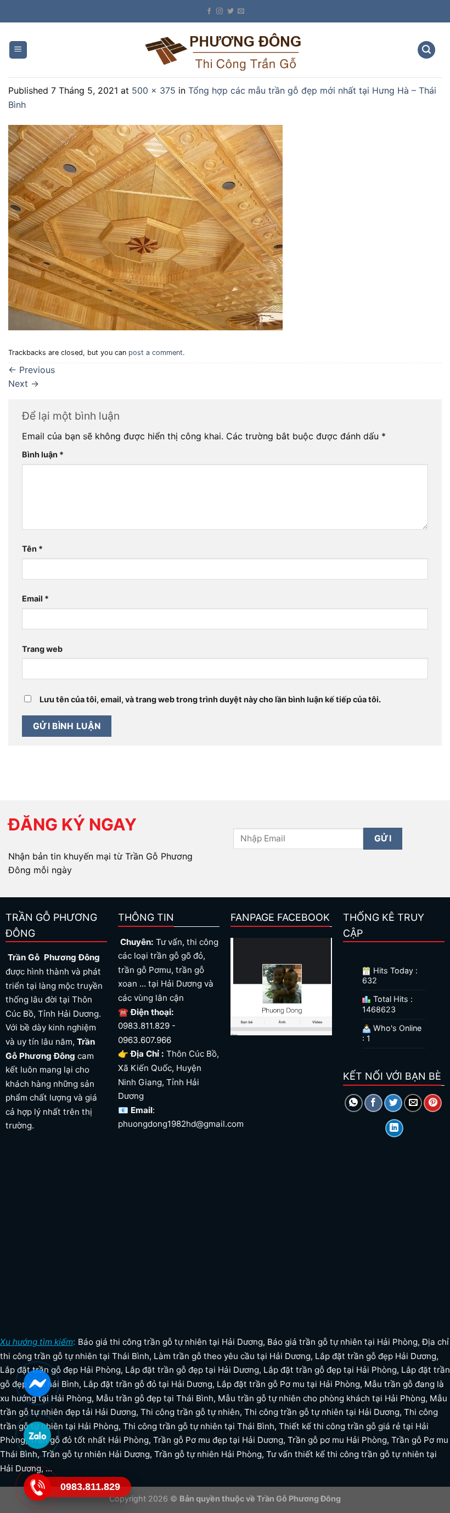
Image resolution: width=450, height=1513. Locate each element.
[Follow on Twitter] (230, 11)
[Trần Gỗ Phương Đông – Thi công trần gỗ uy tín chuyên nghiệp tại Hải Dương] (225, 49)
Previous (31, 369)
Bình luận (43, 454)
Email (35, 598)
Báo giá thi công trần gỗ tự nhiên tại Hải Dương (170, 1342)
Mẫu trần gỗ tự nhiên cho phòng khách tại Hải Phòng (321, 1398)
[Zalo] (37, 1435)
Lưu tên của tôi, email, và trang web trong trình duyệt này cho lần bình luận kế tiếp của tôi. (210, 699)
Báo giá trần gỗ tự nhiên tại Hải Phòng (342, 1342)
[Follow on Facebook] (209, 11)
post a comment (155, 352)
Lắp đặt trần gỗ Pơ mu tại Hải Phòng (288, 1384)
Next (23, 383)
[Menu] (18, 50)
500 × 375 (154, 90)
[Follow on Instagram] (219, 11)
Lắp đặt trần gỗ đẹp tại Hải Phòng (330, 1370)
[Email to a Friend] (413, 1103)
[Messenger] (37, 1383)
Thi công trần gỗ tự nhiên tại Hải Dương (322, 1412)
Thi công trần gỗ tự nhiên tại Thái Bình (198, 1426)
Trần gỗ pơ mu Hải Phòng (337, 1440)
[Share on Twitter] (393, 1103)
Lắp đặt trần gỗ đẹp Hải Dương (375, 1356)
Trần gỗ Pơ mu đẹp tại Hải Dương (218, 1440)
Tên (32, 548)
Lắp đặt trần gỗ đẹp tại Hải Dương (192, 1370)
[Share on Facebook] (373, 1103)
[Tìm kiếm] (426, 50)
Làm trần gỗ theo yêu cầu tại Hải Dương (232, 1356)
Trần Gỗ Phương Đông (298, 1498)
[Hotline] (37, 1487)
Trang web (42, 649)
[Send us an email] (241, 11)
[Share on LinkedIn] (394, 1128)
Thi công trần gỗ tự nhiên (190, 1412)
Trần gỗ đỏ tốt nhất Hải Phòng (89, 1440)
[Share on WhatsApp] (354, 1103)
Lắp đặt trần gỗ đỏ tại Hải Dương (147, 1384)
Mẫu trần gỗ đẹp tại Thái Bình (154, 1398)
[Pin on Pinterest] (433, 1103)
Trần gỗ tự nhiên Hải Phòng (208, 1454)
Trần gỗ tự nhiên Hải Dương (96, 1454)
